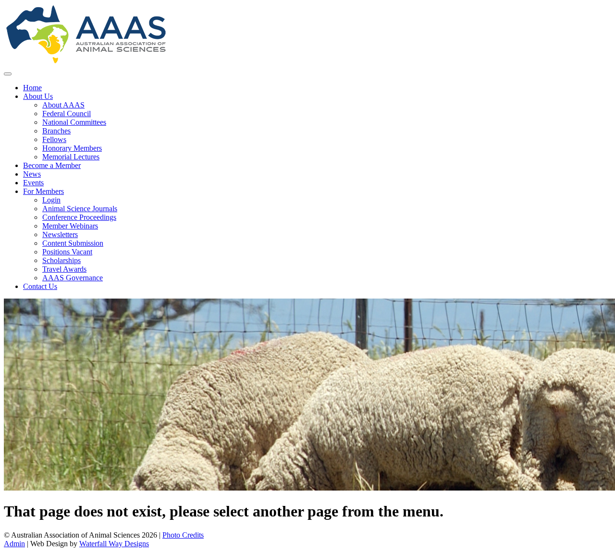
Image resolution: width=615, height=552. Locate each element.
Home (32, 88)
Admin (14, 544)
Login (51, 200)
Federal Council (66, 113)
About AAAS (63, 105)
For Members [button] (43, 191)
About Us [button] (38, 96)
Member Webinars (70, 226)
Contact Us (40, 286)
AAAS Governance (72, 278)
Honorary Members (72, 148)
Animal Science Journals (79, 208)
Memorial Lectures (70, 157)
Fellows (54, 139)
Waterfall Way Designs (114, 544)
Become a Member (52, 165)
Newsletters (60, 234)
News (32, 174)
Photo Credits (183, 535)
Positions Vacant (67, 252)
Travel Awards (64, 269)
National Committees (74, 122)
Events (33, 183)
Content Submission (72, 243)
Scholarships (61, 260)
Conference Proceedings (79, 217)
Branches (56, 131)
